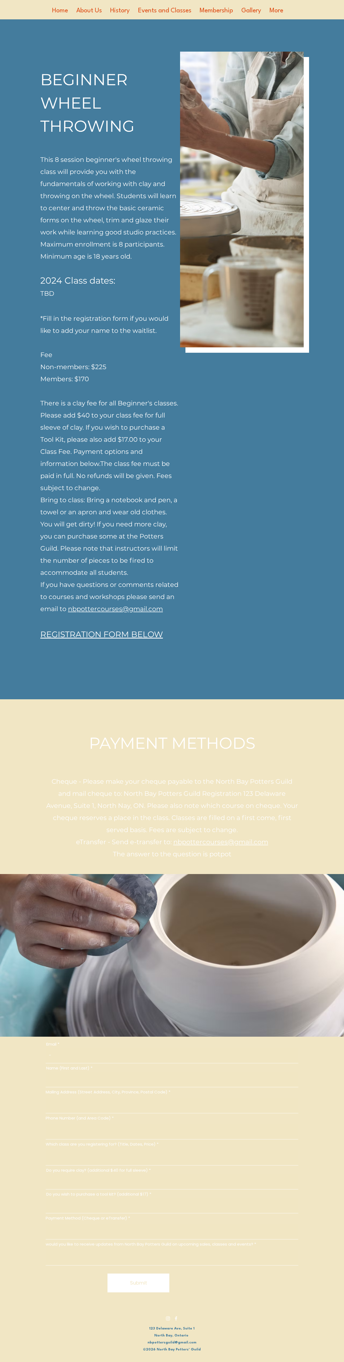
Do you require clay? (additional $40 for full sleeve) (97, 1170)
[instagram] (168, 1318)
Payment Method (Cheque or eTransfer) (86, 1218)
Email (51, 1044)
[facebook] (176, 1318)
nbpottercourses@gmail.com (115, 609)
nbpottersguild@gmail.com (172, 1342)
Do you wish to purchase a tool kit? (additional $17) (97, 1194)
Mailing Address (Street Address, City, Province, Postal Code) (106, 1092)
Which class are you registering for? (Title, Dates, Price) (101, 1144)
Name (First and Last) (67, 1068)
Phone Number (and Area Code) (78, 1118)
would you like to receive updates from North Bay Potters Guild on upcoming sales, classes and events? (149, 1244)
